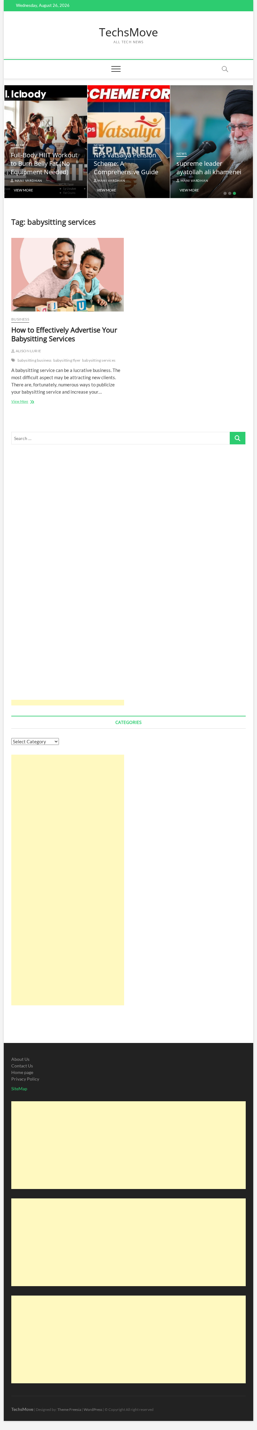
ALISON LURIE (28, 350)
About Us (20, 1059)
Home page (22, 1072)
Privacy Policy (25, 1079)
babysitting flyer (67, 360)
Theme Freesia (69, 1409)
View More (23, 190)
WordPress (93, 1409)
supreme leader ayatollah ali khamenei (208, 167)
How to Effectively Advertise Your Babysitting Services (64, 334)
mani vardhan (28, 180)
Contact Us (22, 1065)
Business (20, 319)
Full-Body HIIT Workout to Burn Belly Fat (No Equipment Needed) (44, 163)
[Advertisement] (67, 579)
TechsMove (128, 32)
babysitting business (35, 360)
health (17, 145)
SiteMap (19, 1088)
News (99, 145)
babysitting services (98, 360)
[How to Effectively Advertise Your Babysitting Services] (67, 275)
